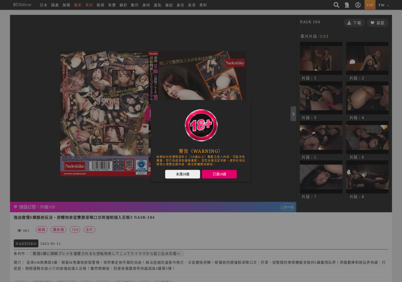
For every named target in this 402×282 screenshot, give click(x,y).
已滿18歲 (219, 174)
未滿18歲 (182, 174)
